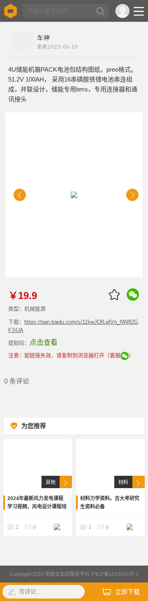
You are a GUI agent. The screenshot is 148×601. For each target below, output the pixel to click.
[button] (20, 195)
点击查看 (44, 342)
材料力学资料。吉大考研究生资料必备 (109, 503)
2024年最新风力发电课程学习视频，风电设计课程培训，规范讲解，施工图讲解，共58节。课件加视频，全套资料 (37, 503)
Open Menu (139, 11)
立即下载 (127, 591)
